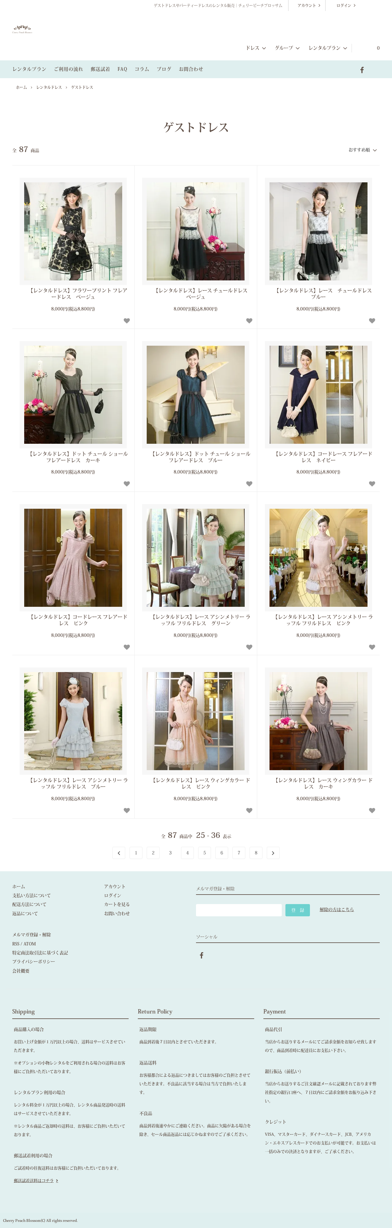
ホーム (21, 87)
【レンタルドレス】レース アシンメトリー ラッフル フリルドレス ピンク (323, 620)
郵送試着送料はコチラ (34, 1181)
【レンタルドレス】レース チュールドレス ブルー (324, 293)
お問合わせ (191, 69)
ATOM (30, 944)
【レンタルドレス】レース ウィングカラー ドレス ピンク (200, 783)
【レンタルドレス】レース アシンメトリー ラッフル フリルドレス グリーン (200, 620)
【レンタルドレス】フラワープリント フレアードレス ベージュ (77, 293)
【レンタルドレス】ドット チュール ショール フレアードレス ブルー (200, 457)
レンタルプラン (29, 69)
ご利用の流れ (68, 69)
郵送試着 (100, 69)
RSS (15, 944)
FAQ (122, 69)
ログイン (344, 5)
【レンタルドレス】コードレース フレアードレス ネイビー (322, 457)
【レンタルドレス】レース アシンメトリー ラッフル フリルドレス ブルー (78, 783)
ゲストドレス (82, 87)
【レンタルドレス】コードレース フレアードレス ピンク (77, 620)
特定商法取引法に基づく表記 (40, 953)
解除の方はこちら (337, 909)
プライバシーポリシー (33, 962)
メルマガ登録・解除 (31, 935)
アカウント (307, 5)
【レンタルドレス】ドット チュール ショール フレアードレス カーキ (78, 457)
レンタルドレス (49, 87)
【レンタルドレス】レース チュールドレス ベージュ (202, 293)
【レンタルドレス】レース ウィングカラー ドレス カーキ (323, 783)
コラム (142, 69)
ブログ (164, 69)
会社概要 (20, 971)
